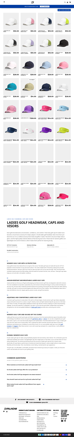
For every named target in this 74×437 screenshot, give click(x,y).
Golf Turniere (55, 415)
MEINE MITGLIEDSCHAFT (25, 414)
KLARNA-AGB (40, 430)
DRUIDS (8, 434)
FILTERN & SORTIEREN (65, 10)
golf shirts (35, 319)
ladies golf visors (36, 307)
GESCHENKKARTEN (23, 421)
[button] (70, 2)
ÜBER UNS (21, 418)
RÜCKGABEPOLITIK (41, 425)
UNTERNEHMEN (22, 419)
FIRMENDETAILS (23, 412)
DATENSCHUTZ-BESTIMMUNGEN (41, 422)
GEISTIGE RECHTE (41, 428)
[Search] (65, 2)
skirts (40, 319)
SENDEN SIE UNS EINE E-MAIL (43, 415)
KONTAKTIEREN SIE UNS (42, 412)
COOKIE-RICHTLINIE (41, 426)
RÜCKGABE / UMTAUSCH (24, 416)
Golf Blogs (55, 412)
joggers (16, 326)
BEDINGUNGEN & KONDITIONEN (41, 418)
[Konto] (67, 2)
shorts (45, 319)
